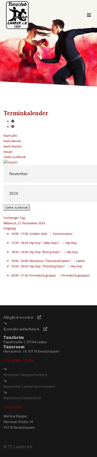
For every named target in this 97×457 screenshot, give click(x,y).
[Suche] (48, 162)
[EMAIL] (12, 127)
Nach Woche (12, 146)
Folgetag (10, 228)
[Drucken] (12, 121)
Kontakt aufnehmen (21, 329)
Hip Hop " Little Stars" (44, 243)
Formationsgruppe (42, 275)
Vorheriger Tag (14, 218)
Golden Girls (38, 234)
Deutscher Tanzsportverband (25, 375)
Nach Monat (12, 141)
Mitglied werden (18, 317)
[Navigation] (89, 15)
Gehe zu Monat (15, 157)
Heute (8, 152)
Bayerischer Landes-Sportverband (29, 386)
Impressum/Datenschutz (22, 398)
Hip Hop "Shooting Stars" (47, 266)
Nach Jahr (10, 135)
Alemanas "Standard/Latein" (50, 261)
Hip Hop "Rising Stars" (45, 252)
